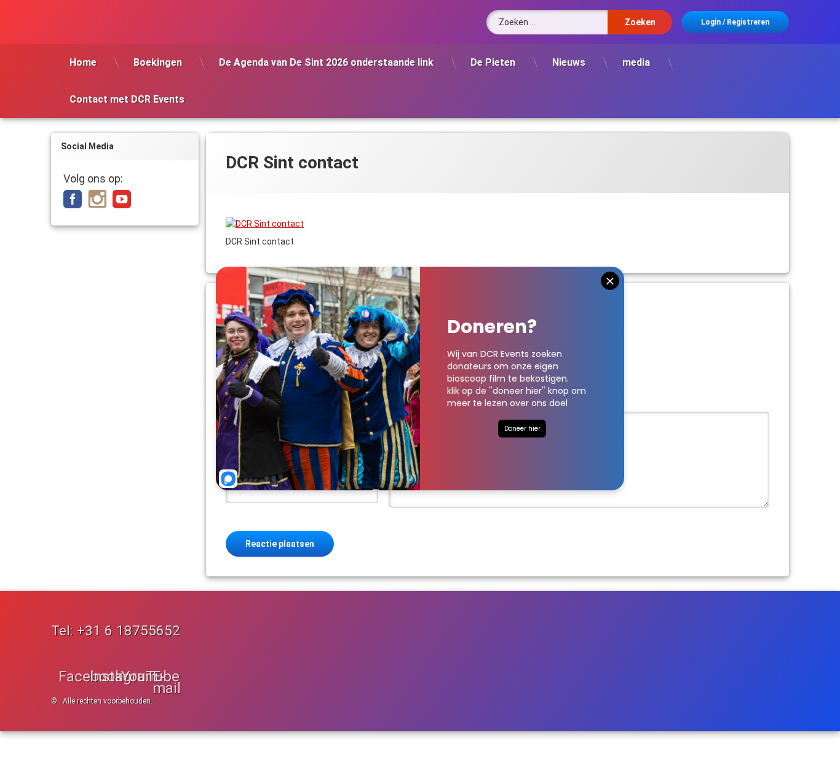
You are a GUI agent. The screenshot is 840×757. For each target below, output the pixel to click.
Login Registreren (735, 22)
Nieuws (568, 62)
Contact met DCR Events (126, 99)
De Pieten (492, 62)
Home (83, 62)
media (636, 62)
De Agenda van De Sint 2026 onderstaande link (326, 62)
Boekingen (157, 62)
